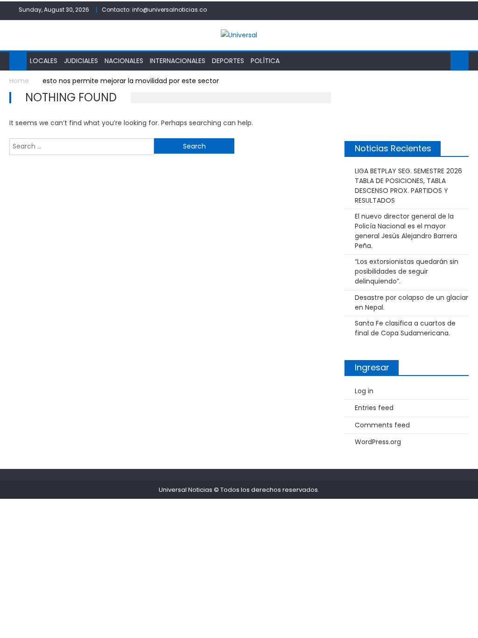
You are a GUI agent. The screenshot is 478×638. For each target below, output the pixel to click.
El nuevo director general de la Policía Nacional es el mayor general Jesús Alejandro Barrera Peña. (406, 231)
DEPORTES (228, 60)
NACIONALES (124, 60)
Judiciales (81, 60)
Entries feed (374, 407)
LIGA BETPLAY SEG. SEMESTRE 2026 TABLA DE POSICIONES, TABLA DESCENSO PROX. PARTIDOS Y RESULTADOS (408, 185)
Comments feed (382, 425)
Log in (364, 391)
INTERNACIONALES (177, 60)
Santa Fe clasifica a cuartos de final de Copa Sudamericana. (405, 328)
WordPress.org (378, 442)
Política (265, 60)
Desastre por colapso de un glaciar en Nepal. (411, 302)
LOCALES (43, 60)
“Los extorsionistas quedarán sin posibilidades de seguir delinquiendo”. (406, 271)
